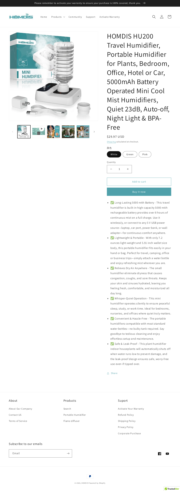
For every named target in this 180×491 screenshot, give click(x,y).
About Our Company (20, 408)
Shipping (111, 141)
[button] (57, 16)
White (114, 154)
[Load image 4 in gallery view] (68, 131)
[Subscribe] (68, 453)
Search (67, 408)
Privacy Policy (125, 427)
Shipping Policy (126, 421)
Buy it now (139, 191)
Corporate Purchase (129, 433)
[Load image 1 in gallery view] (23, 131)
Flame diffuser (71, 421)
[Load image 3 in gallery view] (53, 131)
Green (130, 154)
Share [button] (114, 373)
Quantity (111, 162)
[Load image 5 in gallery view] (82, 131)
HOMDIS (84, 483)
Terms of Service (18, 421)
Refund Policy (126, 414)
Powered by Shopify (97, 483)
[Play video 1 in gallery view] (38, 131)
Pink (145, 154)
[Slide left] (13, 132)
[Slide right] (94, 132)
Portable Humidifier (74, 414)
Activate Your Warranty (131, 408)
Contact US (15, 414)
